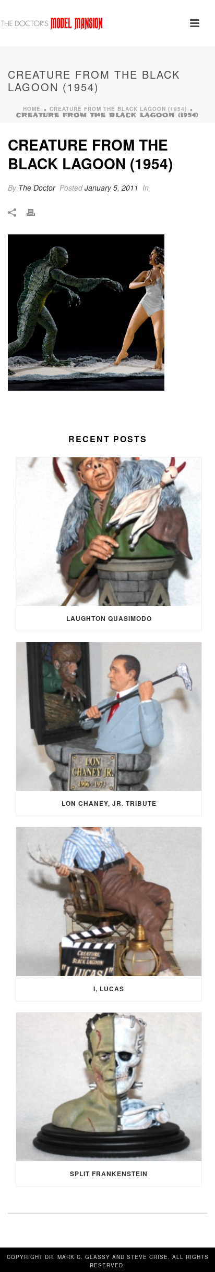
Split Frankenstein (109, 1173)
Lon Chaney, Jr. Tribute (109, 803)
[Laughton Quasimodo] (108, 531)
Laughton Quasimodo (109, 618)
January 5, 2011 (111, 187)
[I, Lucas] (108, 901)
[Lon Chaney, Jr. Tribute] (108, 716)
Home (32, 109)
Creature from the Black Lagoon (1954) (118, 109)
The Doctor (36, 187)
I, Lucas (108, 988)
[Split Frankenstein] (108, 1087)
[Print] (36, 212)
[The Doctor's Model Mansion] (52, 23)
